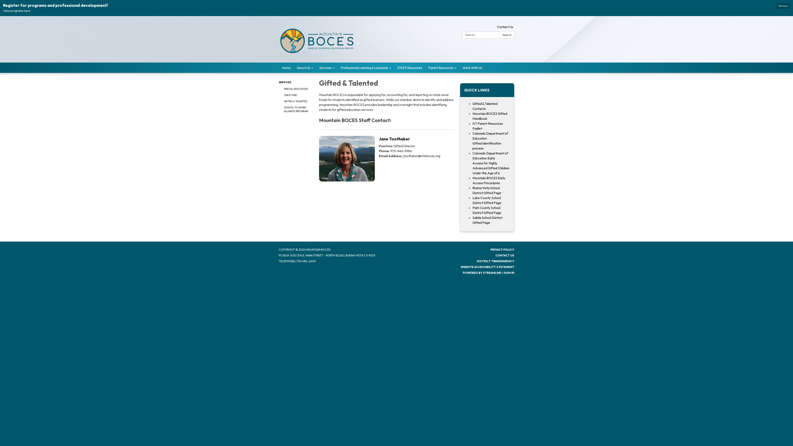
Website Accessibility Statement (487, 267)
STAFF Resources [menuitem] (409, 68)
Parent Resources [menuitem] (440, 68)
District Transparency (495, 261)
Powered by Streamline (482, 273)
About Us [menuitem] (303, 68)
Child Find (290, 95)
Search (507, 35)
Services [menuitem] (325, 68)
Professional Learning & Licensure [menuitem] (364, 68)
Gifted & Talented (295, 101)
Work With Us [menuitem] (472, 68)
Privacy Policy (502, 249)
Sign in (508, 273)
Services (285, 82)
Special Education (296, 88)
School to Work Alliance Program (296, 109)
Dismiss (783, 5)
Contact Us (505, 27)
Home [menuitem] (286, 68)
